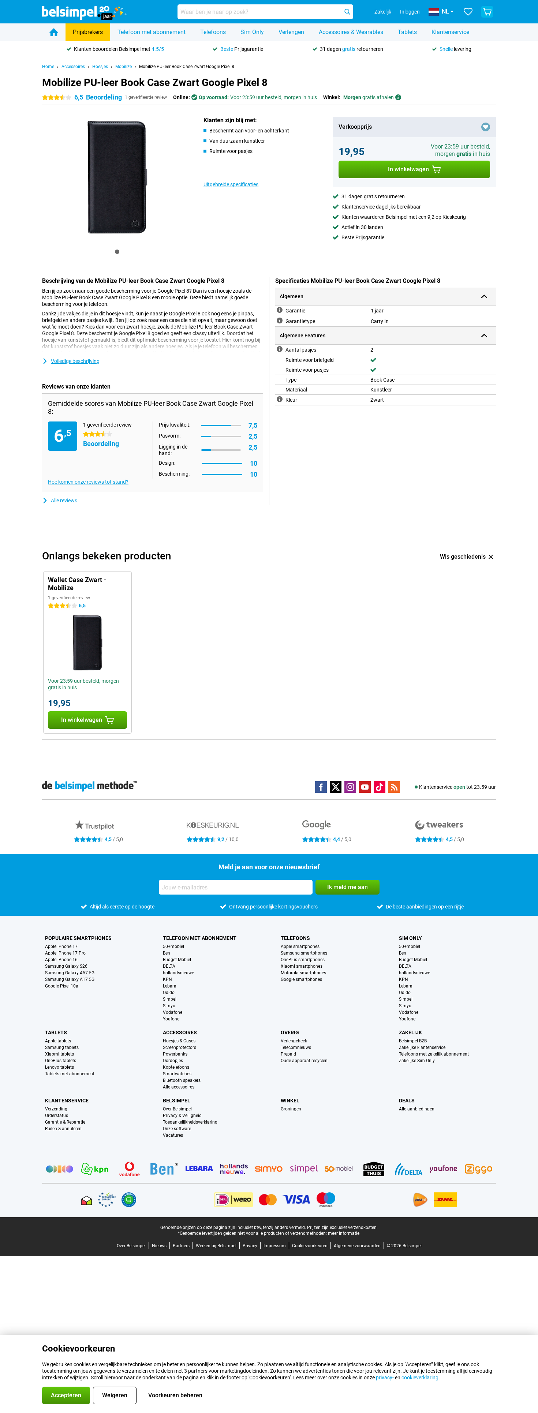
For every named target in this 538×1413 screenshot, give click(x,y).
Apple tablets (58, 1040)
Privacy (250, 1245)
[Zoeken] (347, 12)
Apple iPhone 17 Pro (65, 953)
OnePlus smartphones (303, 959)
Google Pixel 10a (61, 986)
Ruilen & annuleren (63, 1128)
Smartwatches (177, 1073)
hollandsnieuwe (178, 972)
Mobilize (123, 66)
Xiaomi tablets (59, 1054)
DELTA (169, 966)
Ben (166, 953)
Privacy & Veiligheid (182, 1115)
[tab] (117, 252)
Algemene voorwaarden (357, 1245)
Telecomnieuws (296, 1047)
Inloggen (410, 12)
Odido (169, 992)
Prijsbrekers (88, 32)
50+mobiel (173, 946)
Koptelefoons (176, 1067)
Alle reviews (64, 500)
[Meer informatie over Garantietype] (280, 320)
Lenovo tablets (59, 1067)
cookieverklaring (419, 1377)
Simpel (169, 999)
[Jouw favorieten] (468, 11)
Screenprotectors (179, 1047)
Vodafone (172, 1012)
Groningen (291, 1109)
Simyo (169, 1005)
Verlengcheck (294, 1040)
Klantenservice (450, 32)
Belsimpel (176, 1100)
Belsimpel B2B (413, 1040)
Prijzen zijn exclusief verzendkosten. (342, 1227)
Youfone (171, 1019)
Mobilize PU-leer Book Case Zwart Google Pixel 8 (186, 66)
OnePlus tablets (60, 1060)
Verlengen (291, 32)
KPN (167, 979)
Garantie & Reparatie (65, 1122)
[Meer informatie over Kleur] (280, 399)
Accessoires (73, 66)
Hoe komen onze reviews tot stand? (88, 482)
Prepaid (288, 1054)
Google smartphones (301, 979)
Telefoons (213, 32)
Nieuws (159, 1245)
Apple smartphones (300, 946)
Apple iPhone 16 (61, 959)
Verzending (56, 1109)
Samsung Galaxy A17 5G (69, 979)
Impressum (275, 1245)
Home (48, 66)
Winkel (290, 1100)
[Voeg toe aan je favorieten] (485, 127)
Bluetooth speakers (182, 1080)
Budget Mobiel (177, 959)
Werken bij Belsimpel (216, 1245)
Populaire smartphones (78, 938)
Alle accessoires (178, 1087)
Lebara (169, 986)
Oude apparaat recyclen (304, 1060)
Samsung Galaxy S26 (66, 966)
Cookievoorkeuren (310, 1245)
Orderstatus (56, 1115)
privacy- (385, 1377)
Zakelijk (410, 1032)
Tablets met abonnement (69, 1073)
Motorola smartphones (303, 972)
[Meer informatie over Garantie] (280, 310)
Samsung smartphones (304, 953)
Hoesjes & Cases (179, 1040)
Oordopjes (173, 1060)
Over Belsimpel (177, 1109)
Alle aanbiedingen (416, 1109)
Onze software (177, 1128)
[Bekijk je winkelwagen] (487, 11)
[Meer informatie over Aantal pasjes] (280, 349)
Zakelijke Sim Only (417, 1060)
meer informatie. (344, 1233)
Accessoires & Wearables (351, 32)
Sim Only (252, 32)
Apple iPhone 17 (61, 946)
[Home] (54, 32)
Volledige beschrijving (75, 361)
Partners (181, 1245)
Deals (407, 1100)
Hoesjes (100, 66)
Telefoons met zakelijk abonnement (434, 1054)
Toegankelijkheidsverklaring (190, 1122)
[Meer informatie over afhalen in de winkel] (398, 97)
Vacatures (173, 1135)
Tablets (407, 32)
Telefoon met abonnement (151, 32)
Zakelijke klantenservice (422, 1047)
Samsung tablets (62, 1047)
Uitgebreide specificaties (230, 184)
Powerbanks (175, 1054)
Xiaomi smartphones (301, 966)
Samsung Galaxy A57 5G (69, 972)
